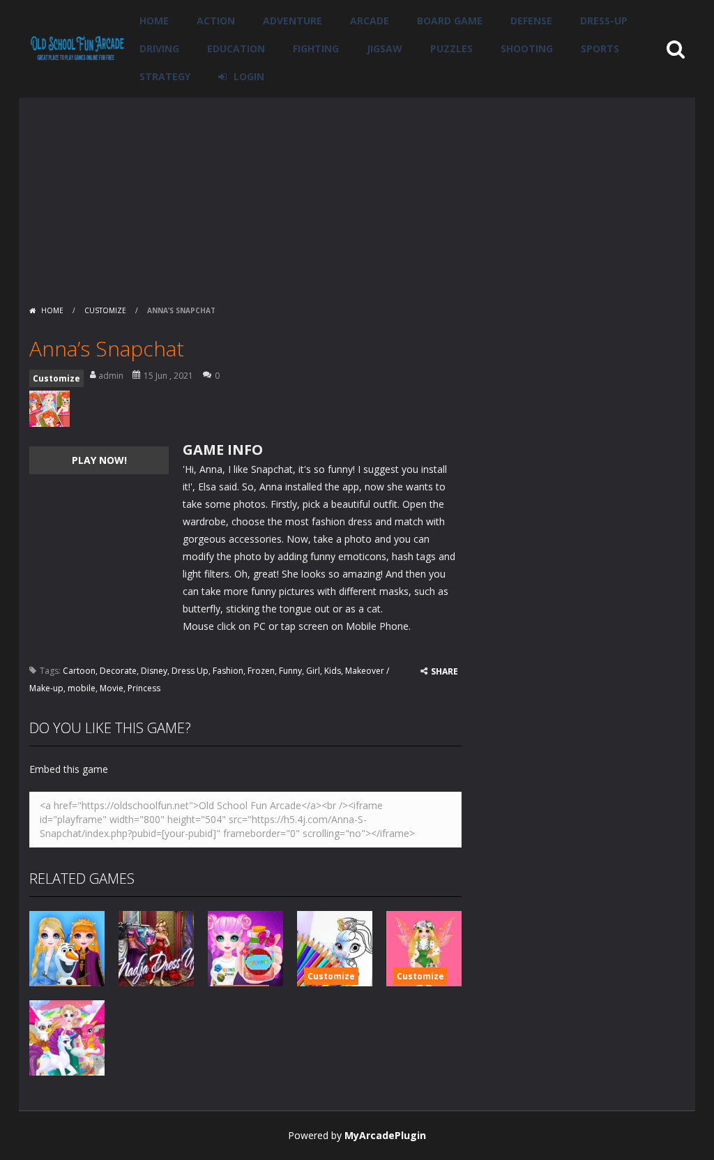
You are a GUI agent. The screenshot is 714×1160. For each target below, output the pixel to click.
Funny (290, 671)
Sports (600, 48)
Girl (313, 671)
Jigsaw (384, 48)
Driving (159, 48)
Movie (111, 688)
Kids (332, 671)
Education (236, 48)
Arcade (369, 20)
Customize (105, 310)
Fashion (228, 671)
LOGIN (249, 76)
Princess (144, 688)
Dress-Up (604, 20)
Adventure (292, 20)
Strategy (164, 76)
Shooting (527, 48)
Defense (531, 20)
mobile (82, 688)
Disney (154, 671)
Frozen (261, 671)
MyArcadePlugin (385, 1135)
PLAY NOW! (99, 460)
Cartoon (79, 671)
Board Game (450, 20)
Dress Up (190, 671)
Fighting (316, 48)
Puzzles (451, 48)
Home (154, 20)
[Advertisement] (357, 195)
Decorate (118, 671)
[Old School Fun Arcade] (77, 47)
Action (216, 20)
